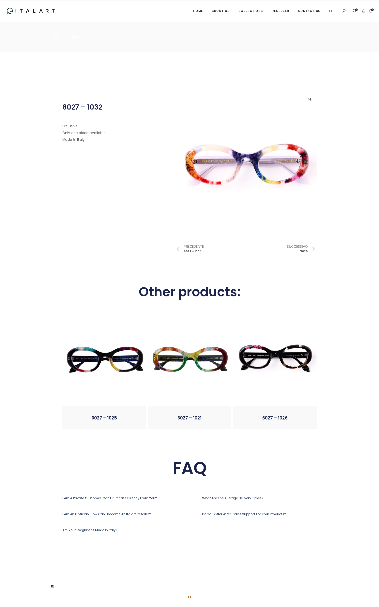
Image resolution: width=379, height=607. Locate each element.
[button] (93, 423)
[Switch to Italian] (332, 11)
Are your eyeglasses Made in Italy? (89, 530)
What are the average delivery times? (232, 498)
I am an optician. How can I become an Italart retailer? (106, 514)
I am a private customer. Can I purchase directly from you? (109, 498)
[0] (371, 11)
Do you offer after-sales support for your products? (244, 514)
